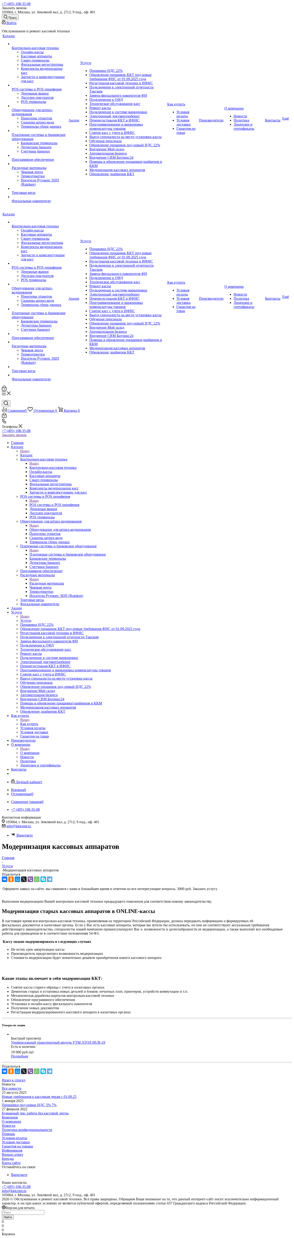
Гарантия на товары (17, 1146)
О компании (30, 753)
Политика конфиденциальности (27, 1130)
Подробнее (19, 1056)
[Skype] (43, 879)
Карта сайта (11, 1163)
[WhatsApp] (37, 879)
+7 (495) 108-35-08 (16, 4)
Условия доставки (16, 1142)
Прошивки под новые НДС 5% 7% (29, 1105)
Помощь (8, 1134)
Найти (8, 1217)
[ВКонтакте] (4, 879)
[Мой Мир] (17, 879)
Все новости (11, 1088)
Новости (8, 1126)
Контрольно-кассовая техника (52, 467)
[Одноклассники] (11, 879)
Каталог (26, 455)
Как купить (29, 724)
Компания (10, 1117)
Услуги (25, 620)
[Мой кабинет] (4, 389)
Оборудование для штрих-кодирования (60, 529)
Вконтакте (25, 835)
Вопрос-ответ (12, 1154)
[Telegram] (49, 879)
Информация (12, 1150)
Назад (24, 451)
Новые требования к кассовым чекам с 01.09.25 (39, 1097)
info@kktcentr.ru (18, 826)
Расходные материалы (46, 583)
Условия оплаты (14, 1138)
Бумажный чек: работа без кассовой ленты (35, 1113)
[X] (24, 879)
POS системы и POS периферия (54, 505)
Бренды (8, 1159)
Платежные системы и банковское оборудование (67, 554)
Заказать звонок (14, 435)
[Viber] (30, 879)
